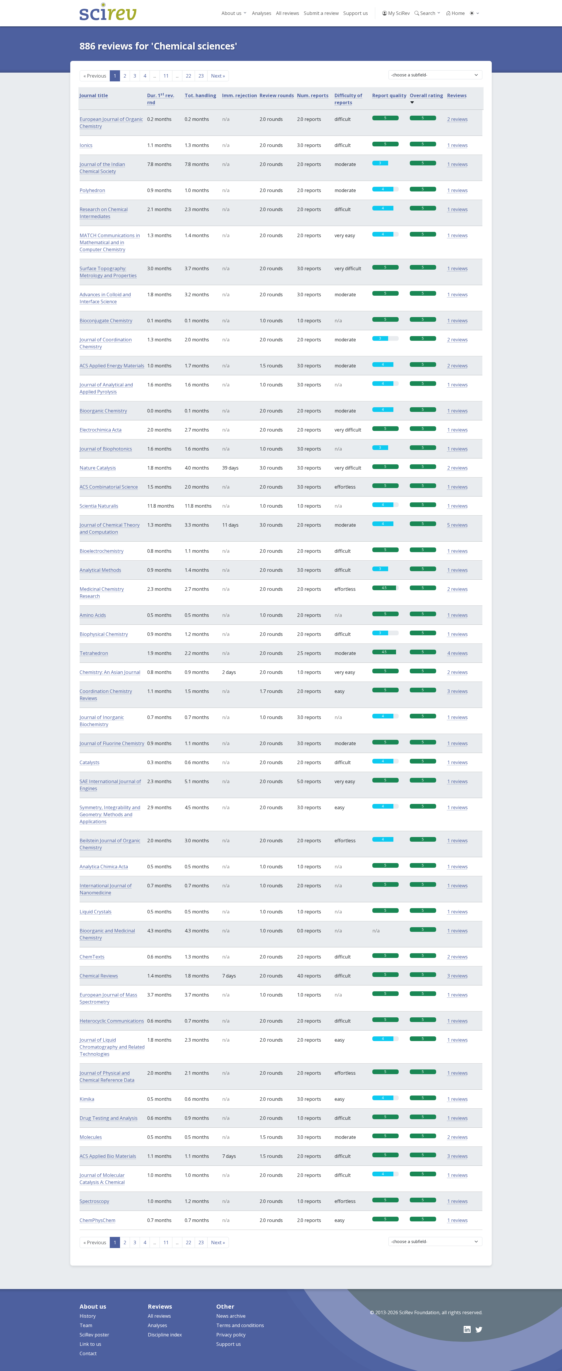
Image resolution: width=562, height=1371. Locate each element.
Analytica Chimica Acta (104, 866)
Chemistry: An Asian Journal (110, 672)
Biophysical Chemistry (104, 634)
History (88, 1316)
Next (218, 76)
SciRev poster (94, 1334)
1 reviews (457, 145)
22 (188, 76)
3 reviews (457, 691)
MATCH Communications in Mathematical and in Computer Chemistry (110, 242)
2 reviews (457, 119)
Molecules (91, 1137)
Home (457, 13)
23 (201, 76)
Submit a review (321, 13)
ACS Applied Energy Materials (112, 365)
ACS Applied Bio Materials (108, 1156)
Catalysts (90, 762)
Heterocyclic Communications (112, 1021)
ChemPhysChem (97, 1220)
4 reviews (457, 653)
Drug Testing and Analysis (109, 1118)
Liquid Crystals (96, 911)
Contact (88, 1353)
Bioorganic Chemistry (103, 411)
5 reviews (457, 525)
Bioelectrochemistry (102, 551)
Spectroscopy (94, 1201)
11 (166, 76)
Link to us (90, 1344)
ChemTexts (92, 957)
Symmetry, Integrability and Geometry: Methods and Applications (110, 814)
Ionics (86, 145)
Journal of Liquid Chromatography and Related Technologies (112, 1047)
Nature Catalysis (98, 468)
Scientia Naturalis (99, 506)
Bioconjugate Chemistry (106, 320)
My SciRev (398, 13)
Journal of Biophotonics (106, 449)
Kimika (87, 1099)
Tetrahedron (94, 653)
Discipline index (165, 1334)
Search (427, 13)
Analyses (261, 13)
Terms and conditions (240, 1325)
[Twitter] (478, 1329)
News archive (231, 1316)
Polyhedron (92, 190)
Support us (355, 13)
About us (231, 13)
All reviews (287, 13)
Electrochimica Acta (100, 430)
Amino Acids (93, 615)
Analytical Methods (100, 570)
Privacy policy (231, 1334)
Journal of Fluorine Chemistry (112, 743)
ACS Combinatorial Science (109, 487)
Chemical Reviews (99, 976)
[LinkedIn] (467, 1329)
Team (86, 1325)
